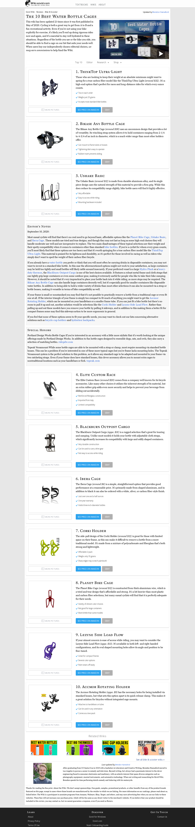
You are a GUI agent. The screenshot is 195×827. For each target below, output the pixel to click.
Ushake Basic (158, 237)
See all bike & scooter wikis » (150, 759)
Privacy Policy (34, 821)
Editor (90, 62)
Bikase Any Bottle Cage (40, 282)
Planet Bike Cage (140, 237)
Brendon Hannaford (122, 765)
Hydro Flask (146, 269)
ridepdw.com (66, 342)
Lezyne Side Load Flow (135, 304)
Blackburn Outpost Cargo (61, 272)
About (30, 816)
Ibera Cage (38, 240)
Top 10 (78, 62)
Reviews (39, 12)
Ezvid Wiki (30, 12)
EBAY (107, 109)
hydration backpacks (83, 320)
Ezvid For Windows (97, 816)
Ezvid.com (97, 821)
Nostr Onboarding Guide (97, 825)
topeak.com (93, 360)
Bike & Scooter (51, 12)
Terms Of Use (34, 825)
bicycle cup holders (55, 320)
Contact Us (162, 816)
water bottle (56, 262)
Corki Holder (109, 304)
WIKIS (93, 4)
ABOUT (102, 4)
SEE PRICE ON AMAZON (88, 109)
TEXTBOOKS (81, 4)
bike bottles (111, 247)
